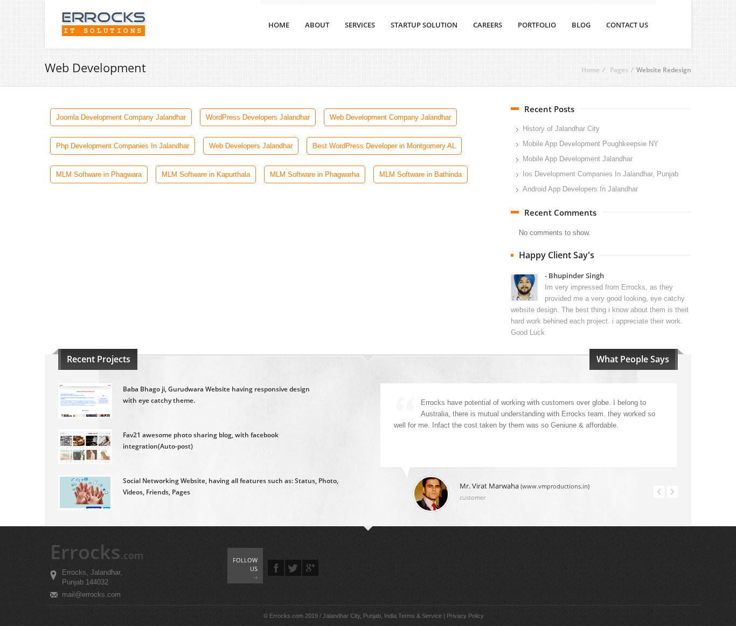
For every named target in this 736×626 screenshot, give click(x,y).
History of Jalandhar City (561, 129)
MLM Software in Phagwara (99, 174)
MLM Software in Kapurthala (206, 174)
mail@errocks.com (91, 594)
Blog (581, 25)
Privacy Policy (465, 616)
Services (360, 25)
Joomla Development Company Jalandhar (121, 117)
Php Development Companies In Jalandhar (122, 146)
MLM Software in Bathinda (420, 174)
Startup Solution (424, 25)
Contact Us (627, 25)
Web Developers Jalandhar (251, 146)
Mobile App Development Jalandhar (578, 159)
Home (278, 25)
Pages (619, 69)
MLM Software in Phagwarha (314, 174)
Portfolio (537, 25)
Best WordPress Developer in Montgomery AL (384, 146)
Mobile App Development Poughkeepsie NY (590, 144)
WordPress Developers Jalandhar (258, 117)
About (317, 25)
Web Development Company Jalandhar (390, 117)
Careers (487, 25)
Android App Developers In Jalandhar (580, 189)
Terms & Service (420, 616)
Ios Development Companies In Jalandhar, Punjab (600, 174)
